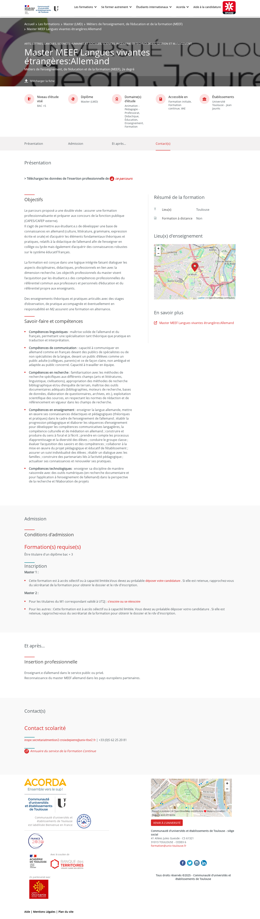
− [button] (158, 253)
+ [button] (158, 248)
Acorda (180, 7)
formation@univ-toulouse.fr (168, 845)
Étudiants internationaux (152, 7)
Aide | (28, 911)
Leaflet (201, 297)
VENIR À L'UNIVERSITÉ (167, 823)
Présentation (33, 144)
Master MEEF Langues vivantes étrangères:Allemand (196, 323)
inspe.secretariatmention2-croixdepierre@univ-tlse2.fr (60, 740)
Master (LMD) (73, 24)
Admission (75, 144)
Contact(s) (163, 144)
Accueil (29, 24)
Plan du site (65, 911)
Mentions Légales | (45, 911)
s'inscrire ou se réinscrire (124, 601)
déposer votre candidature (162, 581)
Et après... (119, 144)
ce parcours (123, 178)
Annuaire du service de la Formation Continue (63, 751)
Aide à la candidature (207, 7)
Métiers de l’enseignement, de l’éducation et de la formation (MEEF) (135, 24)
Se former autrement (114, 7)
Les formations (83, 7)
